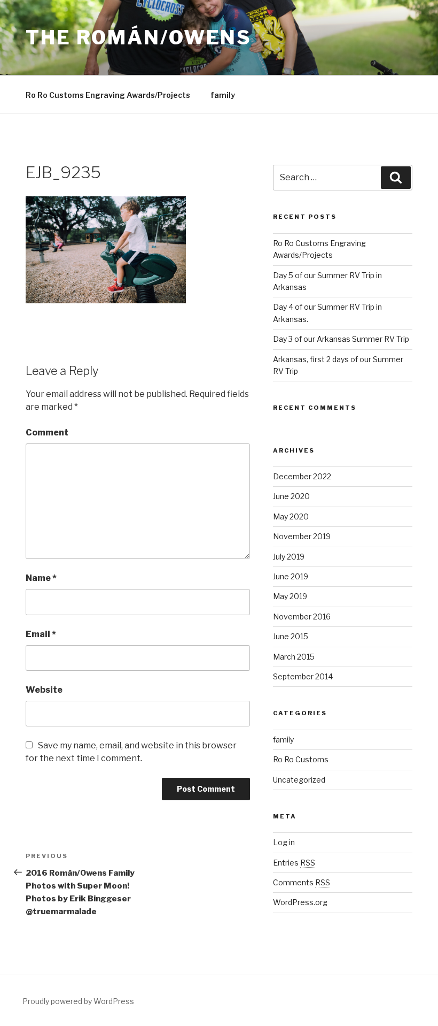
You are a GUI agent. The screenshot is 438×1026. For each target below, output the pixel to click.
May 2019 (290, 596)
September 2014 (303, 676)
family (222, 94)
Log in (284, 842)
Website (44, 690)
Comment (47, 432)
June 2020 (291, 496)
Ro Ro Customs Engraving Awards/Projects (108, 94)
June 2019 (290, 576)
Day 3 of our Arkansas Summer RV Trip (341, 338)
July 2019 (288, 556)
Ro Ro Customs (300, 759)
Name (41, 578)
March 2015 (294, 656)
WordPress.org (300, 902)
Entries (294, 862)
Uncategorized (299, 779)
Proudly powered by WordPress (78, 1001)
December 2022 (302, 476)
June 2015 (290, 636)
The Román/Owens (139, 37)
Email (41, 634)
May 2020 (291, 516)
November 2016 (302, 616)
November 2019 (302, 536)
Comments (301, 882)
